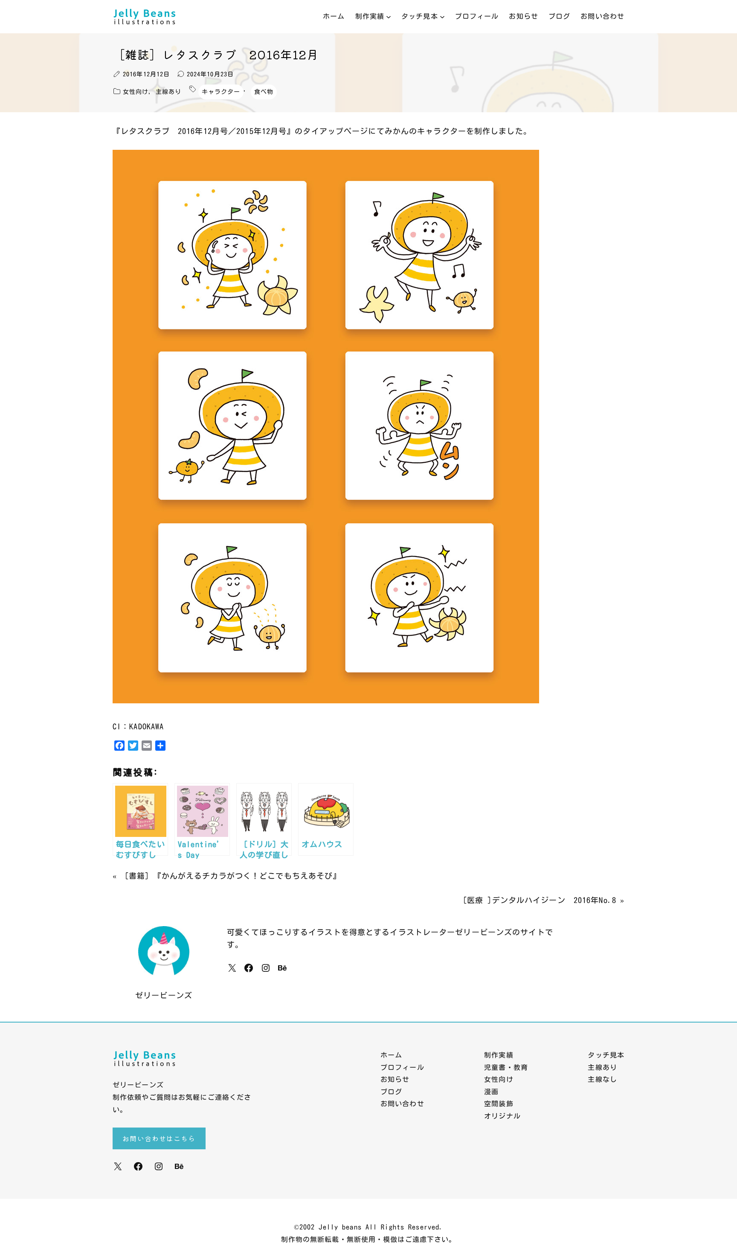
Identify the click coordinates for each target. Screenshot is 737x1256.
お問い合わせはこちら (158, 1138)
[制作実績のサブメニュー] (388, 16)
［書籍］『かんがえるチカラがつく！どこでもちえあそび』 (231, 876)
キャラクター (221, 92)
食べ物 (263, 92)
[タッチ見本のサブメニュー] (442, 16)
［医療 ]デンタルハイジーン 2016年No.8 (537, 900)
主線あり (168, 92)
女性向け (135, 92)
